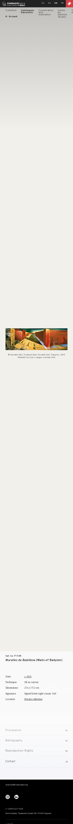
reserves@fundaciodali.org (16, 785)
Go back (13, 16)
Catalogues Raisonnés (27, 11)
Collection (11, 10)
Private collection (33, 699)
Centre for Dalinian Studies (62, 13)
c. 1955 (28, 676)
